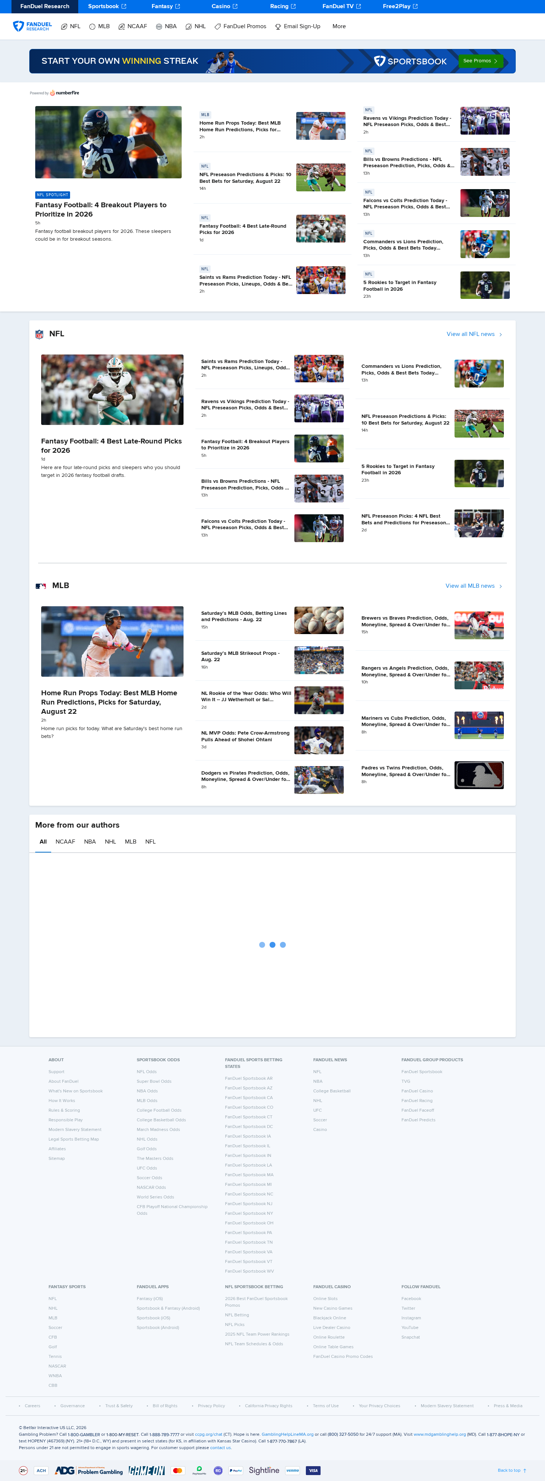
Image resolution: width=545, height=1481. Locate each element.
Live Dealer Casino (331, 1328)
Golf (53, 1347)
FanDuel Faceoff (418, 1110)
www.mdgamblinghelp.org (440, 1434)
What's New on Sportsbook (76, 1091)
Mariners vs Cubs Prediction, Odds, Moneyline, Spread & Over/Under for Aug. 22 (404, 725)
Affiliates (57, 1149)
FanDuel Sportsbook (422, 1072)
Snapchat (411, 1337)
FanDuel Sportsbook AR (248, 1078)
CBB (53, 1385)
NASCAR (57, 1366)
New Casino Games (333, 1308)
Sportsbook (103, 7)
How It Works (62, 1101)
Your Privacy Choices (379, 1406)
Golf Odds (147, 1149)
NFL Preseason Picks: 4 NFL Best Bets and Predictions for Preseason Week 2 (403, 523)
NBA (171, 27)
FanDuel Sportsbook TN (249, 1242)
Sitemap (57, 1159)
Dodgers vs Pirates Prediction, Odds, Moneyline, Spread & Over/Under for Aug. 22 (245, 780)
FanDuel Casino (417, 1091)
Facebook (411, 1299)
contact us (220, 1448)
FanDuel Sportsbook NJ (248, 1204)
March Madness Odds (158, 1130)
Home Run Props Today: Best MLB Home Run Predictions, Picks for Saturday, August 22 (240, 130)
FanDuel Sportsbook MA (249, 1175)
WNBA (55, 1376)
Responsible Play (66, 1120)
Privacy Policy (211, 1406)
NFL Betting (237, 1315)
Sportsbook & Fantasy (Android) (168, 1308)
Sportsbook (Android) (158, 1328)
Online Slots (325, 1299)
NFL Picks (235, 1325)
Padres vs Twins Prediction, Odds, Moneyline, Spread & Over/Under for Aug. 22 (404, 774)
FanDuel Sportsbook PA (248, 1233)
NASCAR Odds (151, 1187)
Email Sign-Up (302, 27)
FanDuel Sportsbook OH (249, 1223)
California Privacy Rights (269, 1406)
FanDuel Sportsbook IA (248, 1136)
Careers (32, 1406)
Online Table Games (333, 1347)
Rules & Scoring (64, 1110)
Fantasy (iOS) (150, 1299)
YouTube (410, 1328)
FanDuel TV (338, 7)
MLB (104, 27)
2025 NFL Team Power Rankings (257, 1334)
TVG (406, 1081)
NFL (75, 27)
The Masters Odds (155, 1159)
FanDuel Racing (417, 1101)
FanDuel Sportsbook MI (248, 1185)
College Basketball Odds (161, 1120)
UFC (317, 1110)
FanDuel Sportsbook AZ (248, 1088)
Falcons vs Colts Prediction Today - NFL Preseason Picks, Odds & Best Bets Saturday (405, 207)
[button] (481, 61)
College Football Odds (159, 1110)
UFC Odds (147, 1168)
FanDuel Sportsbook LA (248, 1165)
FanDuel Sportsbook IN (248, 1156)
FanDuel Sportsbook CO (249, 1107)
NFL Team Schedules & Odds (254, 1344)
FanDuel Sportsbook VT (248, 1262)
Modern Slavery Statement (75, 1130)
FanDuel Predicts (419, 1120)
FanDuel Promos (245, 27)
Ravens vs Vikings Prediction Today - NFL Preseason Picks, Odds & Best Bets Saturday (407, 125)
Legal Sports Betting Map (74, 1139)
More (339, 27)
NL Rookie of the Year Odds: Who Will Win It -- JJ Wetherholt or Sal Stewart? (246, 700)
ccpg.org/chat (208, 1434)
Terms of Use (326, 1406)
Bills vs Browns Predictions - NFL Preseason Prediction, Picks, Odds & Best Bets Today (406, 166)
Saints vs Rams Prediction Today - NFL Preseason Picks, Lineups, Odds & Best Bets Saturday (246, 284)
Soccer (320, 1120)
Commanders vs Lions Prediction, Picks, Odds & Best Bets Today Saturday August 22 (403, 248)
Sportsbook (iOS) (153, 1318)
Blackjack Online (329, 1318)
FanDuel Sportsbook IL (247, 1146)
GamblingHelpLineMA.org (288, 1434)
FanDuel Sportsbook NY (249, 1213)
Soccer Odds (149, 1178)
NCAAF (137, 27)
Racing (279, 7)
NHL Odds (147, 1139)
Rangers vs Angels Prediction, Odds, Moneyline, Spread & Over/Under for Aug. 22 (405, 675)
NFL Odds (147, 1072)
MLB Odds (147, 1101)
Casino (221, 7)
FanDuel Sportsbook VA (248, 1252)
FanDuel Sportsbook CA (249, 1098)
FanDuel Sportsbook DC (249, 1127)
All (43, 842)
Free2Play (396, 7)
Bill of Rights (165, 1406)
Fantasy (162, 7)
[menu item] (32, 19)
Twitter (408, 1308)
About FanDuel (64, 1081)
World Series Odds (155, 1197)
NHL (200, 27)
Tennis (55, 1357)
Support (57, 1072)
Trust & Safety (119, 1406)
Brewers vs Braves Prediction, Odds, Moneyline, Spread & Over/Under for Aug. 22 (405, 625)
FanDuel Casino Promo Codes (343, 1357)
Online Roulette (329, 1337)
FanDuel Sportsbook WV (249, 1271)
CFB (53, 1337)
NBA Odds (147, 1091)
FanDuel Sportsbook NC (249, 1194)
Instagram (411, 1318)
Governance (72, 1406)
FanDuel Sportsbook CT (248, 1117)
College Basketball (332, 1091)
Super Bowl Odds (154, 1081)
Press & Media (508, 1406)
